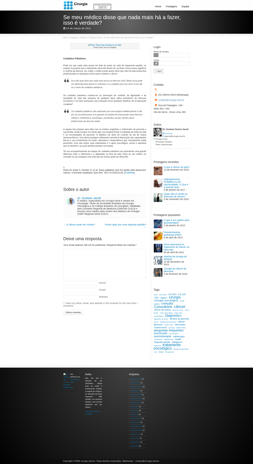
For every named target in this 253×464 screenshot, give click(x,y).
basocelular (163, 294)
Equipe (185, 6)
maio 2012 (135, 410)
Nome (102, 283)
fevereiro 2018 (136, 379)
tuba (155, 352)
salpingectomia (168, 339)
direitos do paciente (179, 319)
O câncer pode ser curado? (79, 224)
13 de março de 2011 (78, 28)
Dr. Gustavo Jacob (89, 198)
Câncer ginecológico (166, 313)
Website (103, 297)
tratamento (157, 345)
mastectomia (160, 327)
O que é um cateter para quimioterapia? (176, 221)
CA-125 (182, 294)
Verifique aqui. (68, 387)
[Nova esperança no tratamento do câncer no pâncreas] (158, 248)
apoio (155, 294)
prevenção (160, 333)
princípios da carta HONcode (71, 382)
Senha (156, 60)
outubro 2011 (135, 434)
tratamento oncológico (167, 346)
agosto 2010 (135, 442)
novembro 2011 (136, 430)
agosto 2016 (135, 391)
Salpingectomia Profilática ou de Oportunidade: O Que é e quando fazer (176, 183)
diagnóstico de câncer (161, 319)
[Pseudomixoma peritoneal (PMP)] (158, 236)
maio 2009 (135, 446)
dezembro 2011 (136, 426)
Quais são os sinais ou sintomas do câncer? (176, 195)
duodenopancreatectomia (168, 322)
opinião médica (181, 327)
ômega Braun (169, 352)
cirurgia (175, 297)
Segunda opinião (162, 342)
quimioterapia (162, 336)
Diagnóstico (173, 315)
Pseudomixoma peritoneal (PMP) (172, 233)
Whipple (161, 352)
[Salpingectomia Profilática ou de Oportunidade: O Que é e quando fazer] (158, 183)
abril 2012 (134, 414)
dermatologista (158, 316)
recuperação (158, 339)
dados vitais (178, 313)
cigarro (163, 297)
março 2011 (135, 438)
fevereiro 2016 (136, 395)
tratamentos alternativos (181, 349)
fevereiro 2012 (136, 418)
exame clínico (168, 325)
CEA (156, 297)
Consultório (163, 307)
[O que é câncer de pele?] (158, 170)
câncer (180, 306)
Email (102, 290)
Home (158, 6)
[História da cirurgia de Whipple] (158, 260)
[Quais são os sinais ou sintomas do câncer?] (158, 197)
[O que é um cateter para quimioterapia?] (158, 223)
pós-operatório (173, 333)
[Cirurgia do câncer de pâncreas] (158, 272)
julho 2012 (135, 406)
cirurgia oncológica (166, 300)
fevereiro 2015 (136, 402)
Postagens (171, 6)
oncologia (171, 327)
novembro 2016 (136, 387)
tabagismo (177, 342)
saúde (178, 339)
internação (180, 324)
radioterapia (178, 336)
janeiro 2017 (135, 383)
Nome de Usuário (161, 51)
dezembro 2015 (136, 399)
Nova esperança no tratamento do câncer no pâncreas (176, 247)
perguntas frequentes (169, 330)
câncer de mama (162, 310)
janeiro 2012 (135, 422)
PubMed (129, 172)
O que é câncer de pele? (177, 167)
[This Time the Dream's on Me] (104, 45)
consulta (167, 303)
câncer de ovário (177, 310)
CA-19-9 (172, 294)
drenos (156, 322)
